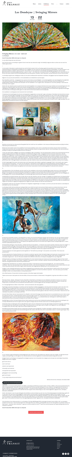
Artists (39, 4)
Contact (61, 4)
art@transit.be (29, 449)
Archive (67, 4)
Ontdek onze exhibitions (36, 412)
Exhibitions (46, 4)
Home (34, 4)
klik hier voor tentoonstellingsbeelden (12, 382)
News (52, 4)
